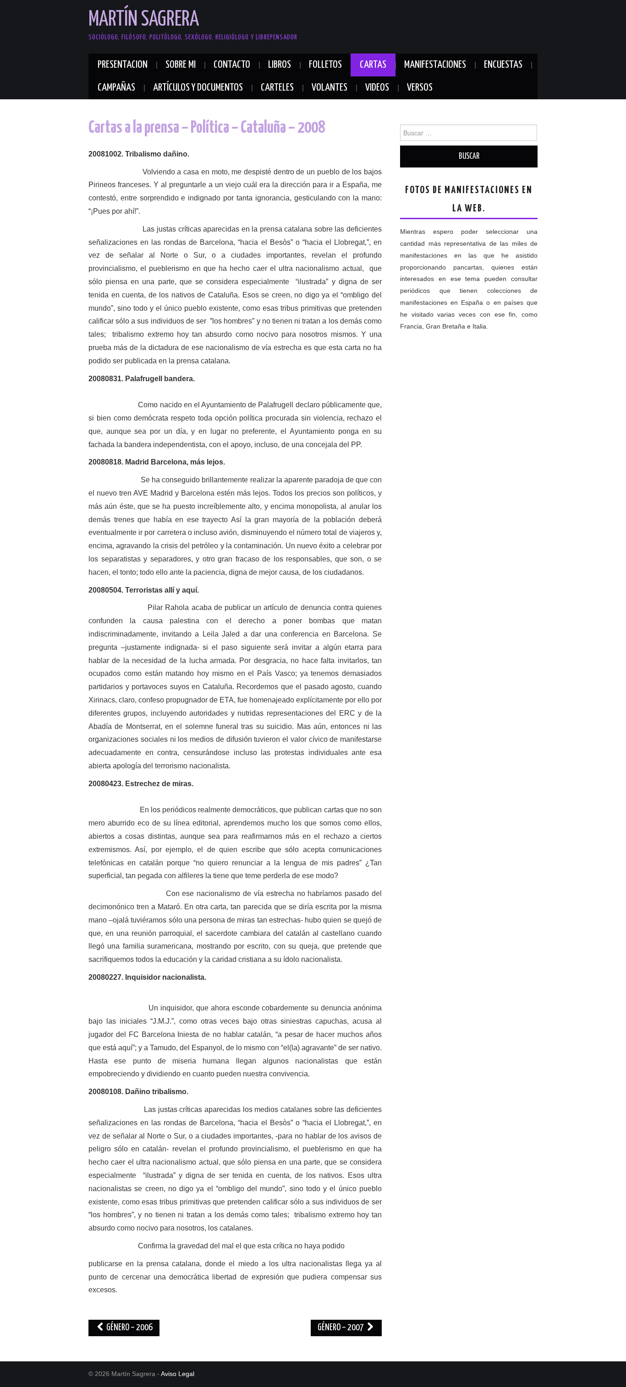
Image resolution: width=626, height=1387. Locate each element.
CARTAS (373, 64)
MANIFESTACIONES (435, 64)
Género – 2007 (341, 1327)
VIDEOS (377, 87)
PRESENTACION (123, 64)
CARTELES (277, 87)
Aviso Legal (177, 1373)
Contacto (232, 64)
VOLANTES (329, 87)
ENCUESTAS (503, 64)
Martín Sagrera (143, 20)
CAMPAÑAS (116, 87)
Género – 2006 (129, 1327)
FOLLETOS (325, 64)
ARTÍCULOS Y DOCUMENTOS (198, 87)
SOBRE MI (180, 64)
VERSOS (420, 87)
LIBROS (279, 64)
